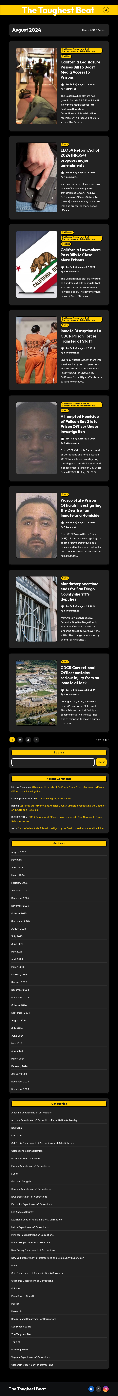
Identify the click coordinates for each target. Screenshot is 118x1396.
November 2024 (20, 997)
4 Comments (71, 177)
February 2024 (19, 1066)
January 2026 (19, 890)
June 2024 (17, 1035)
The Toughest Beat (58, 9)
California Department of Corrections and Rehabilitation (78, 50)
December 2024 (20, 990)
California (67, 232)
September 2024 (20, 1012)
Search (59, 752)
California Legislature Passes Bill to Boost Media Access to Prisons (80, 70)
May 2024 (16, 1043)
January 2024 (19, 1074)
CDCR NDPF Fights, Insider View (53, 798)
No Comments (71, 271)
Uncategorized (19, 1349)
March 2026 (18, 875)
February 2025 (19, 974)
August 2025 (18, 928)
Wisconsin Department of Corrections (32, 1365)
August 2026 (18, 852)
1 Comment (70, 89)
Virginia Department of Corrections (31, 1357)
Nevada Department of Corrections (30, 1242)
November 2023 (20, 1089)
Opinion (15, 1288)
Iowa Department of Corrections (29, 1196)
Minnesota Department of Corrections (32, 1235)
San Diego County (21, 1326)
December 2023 (20, 1081)
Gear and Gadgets (21, 1181)
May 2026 (16, 860)
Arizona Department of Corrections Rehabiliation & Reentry (44, 1120)
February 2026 (19, 883)
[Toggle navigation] (11, 10)
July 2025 (17, 936)
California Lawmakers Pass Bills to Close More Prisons (81, 254)
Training (16, 1342)
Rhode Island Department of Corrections (33, 1319)
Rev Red (69, 84)
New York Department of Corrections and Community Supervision (47, 1258)
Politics (66, 56)
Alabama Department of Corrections (31, 1112)
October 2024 (19, 1005)
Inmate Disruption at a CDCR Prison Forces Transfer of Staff (81, 335)
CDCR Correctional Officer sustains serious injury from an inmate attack (80, 675)
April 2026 (17, 867)
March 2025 (17, 967)
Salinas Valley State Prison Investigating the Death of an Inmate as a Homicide (60, 828)
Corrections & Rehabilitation (27, 1151)
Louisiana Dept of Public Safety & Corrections (36, 1219)
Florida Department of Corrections (30, 1166)
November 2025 (20, 905)
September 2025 (20, 921)
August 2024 (18, 1020)
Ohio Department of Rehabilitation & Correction (37, 1273)
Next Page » (102, 739)
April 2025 (17, 959)
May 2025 (16, 951)
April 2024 (17, 1051)
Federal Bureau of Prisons (25, 1158)
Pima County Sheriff (22, 1296)
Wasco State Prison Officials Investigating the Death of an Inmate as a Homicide (81, 508)
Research (16, 1311)
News (65, 144)
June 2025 (17, 944)
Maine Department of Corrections (29, 1227)
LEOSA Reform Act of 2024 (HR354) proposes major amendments (80, 158)
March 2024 (18, 1058)
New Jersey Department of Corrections (33, 1250)
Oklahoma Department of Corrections (32, 1280)
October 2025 (18, 913)
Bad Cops (16, 1128)
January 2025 (19, 982)
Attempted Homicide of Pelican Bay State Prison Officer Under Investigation (80, 424)
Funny (14, 1173)
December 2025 (20, 898)
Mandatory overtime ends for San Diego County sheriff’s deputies (79, 591)
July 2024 (17, 1028)
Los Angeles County (22, 1212)
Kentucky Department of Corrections (32, 1204)
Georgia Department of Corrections (31, 1189)
